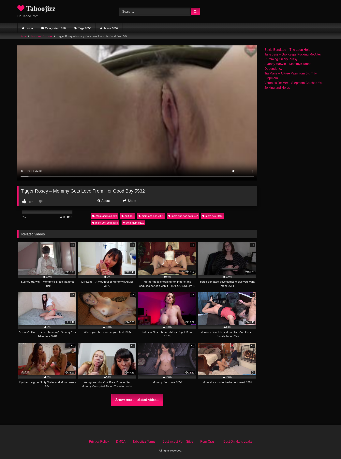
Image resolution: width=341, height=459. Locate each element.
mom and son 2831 (153, 215)
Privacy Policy (99, 441)
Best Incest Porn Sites (177, 441)
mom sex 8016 (213, 215)
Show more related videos (137, 400)
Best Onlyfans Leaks (237, 441)
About (105, 200)
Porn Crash (208, 441)
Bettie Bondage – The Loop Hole (287, 49)
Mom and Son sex (41, 36)
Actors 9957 (110, 28)
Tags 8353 (84, 28)
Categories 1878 (55, 28)
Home (29, 28)
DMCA (121, 441)
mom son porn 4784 (106, 222)
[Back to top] (328, 447)
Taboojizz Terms (144, 441)
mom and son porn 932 (184, 215)
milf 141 (129, 215)
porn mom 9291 (135, 222)
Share (131, 200)
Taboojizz (39, 8)
